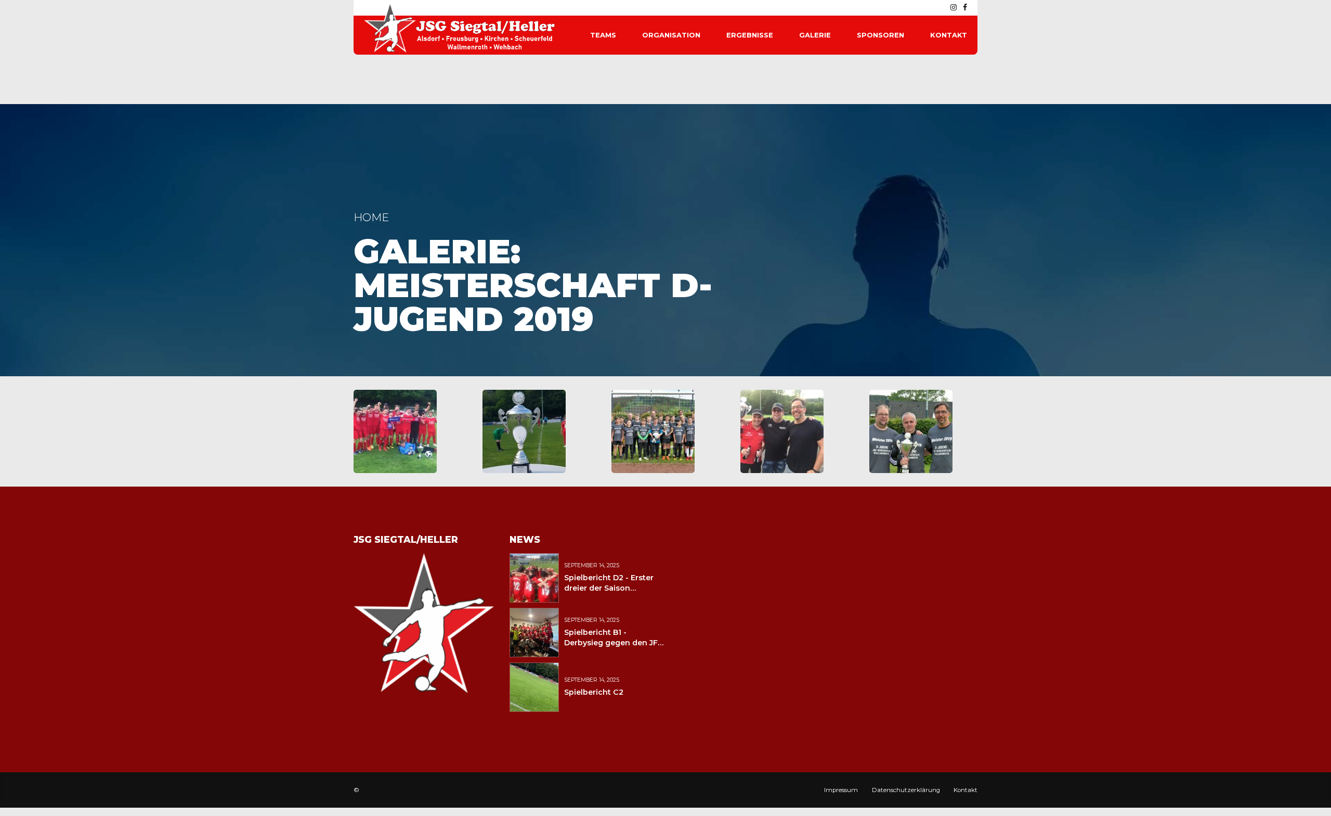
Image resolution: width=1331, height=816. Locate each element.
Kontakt (948, 35)
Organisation (671, 35)
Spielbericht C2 (593, 692)
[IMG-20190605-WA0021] (524, 431)
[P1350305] (653, 431)
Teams (603, 35)
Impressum (841, 790)
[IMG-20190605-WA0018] (395, 431)
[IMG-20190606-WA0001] (782, 431)
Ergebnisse (749, 35)
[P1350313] (910, 431)
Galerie (815, 35)
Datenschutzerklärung (906, 790)
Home (371, 217)
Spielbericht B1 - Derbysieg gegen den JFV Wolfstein (613, 643)
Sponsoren (880, 35)
